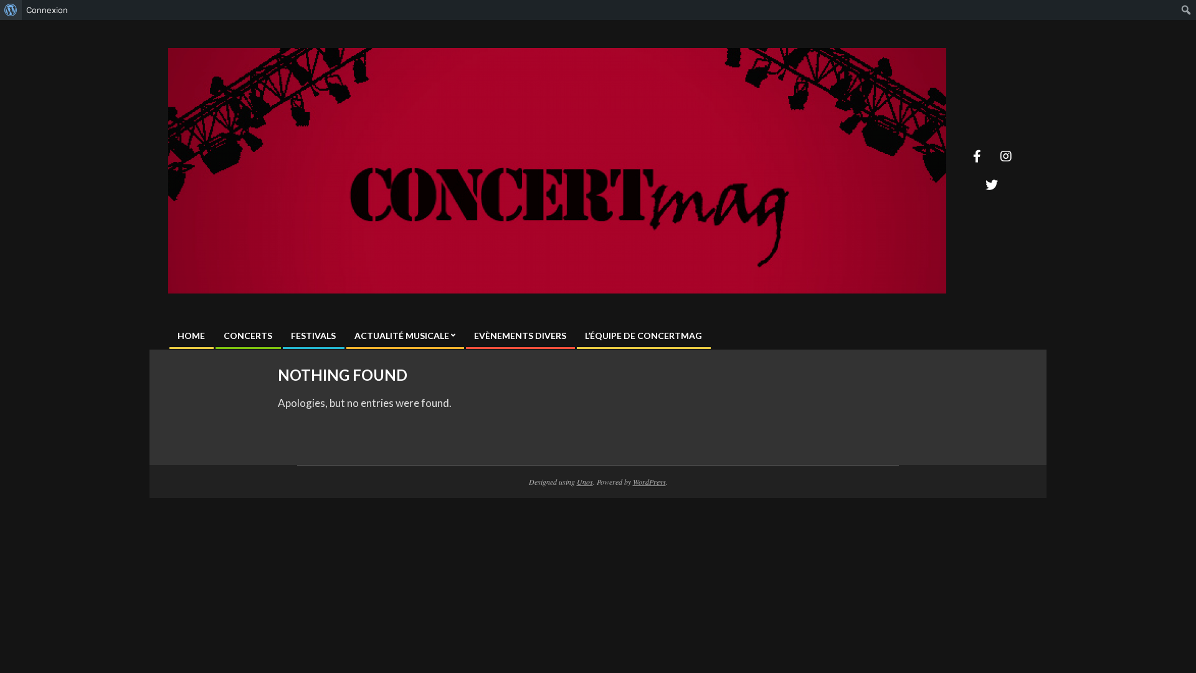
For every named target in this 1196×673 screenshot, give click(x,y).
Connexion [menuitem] (47, 10)
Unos (585, 482)
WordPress (649, 482)
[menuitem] (11, 10)
